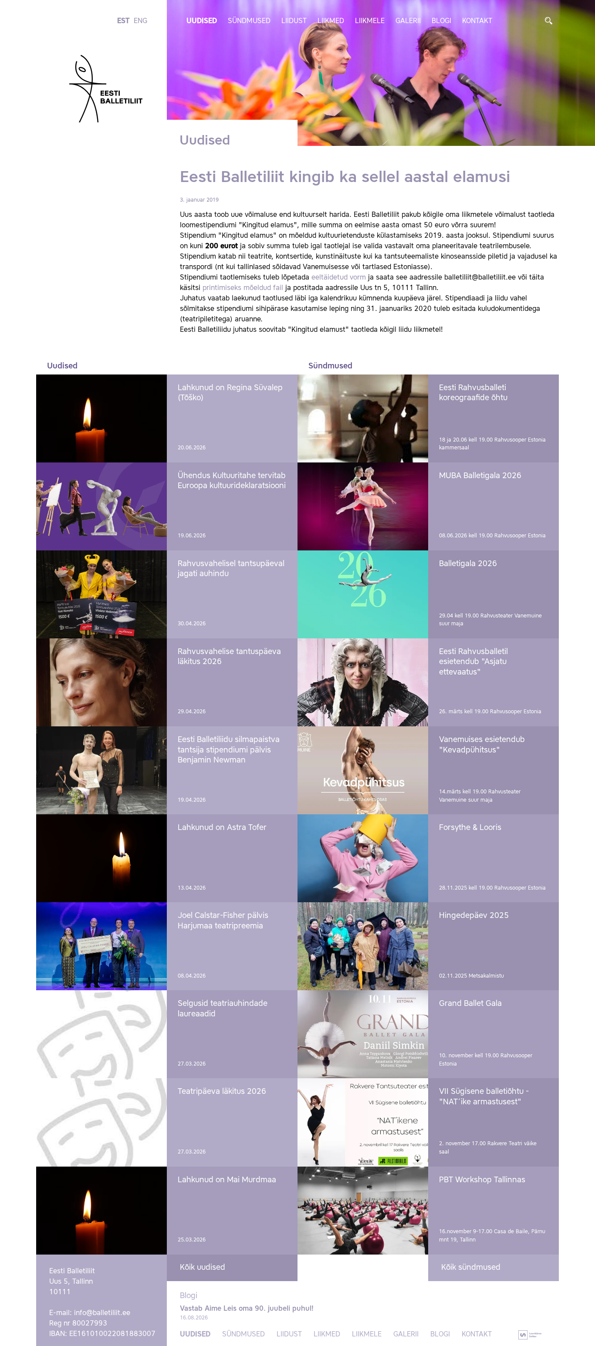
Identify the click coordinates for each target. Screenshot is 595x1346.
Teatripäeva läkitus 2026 (222, 1092)
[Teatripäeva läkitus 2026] (101, 1122)
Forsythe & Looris (470, 828)
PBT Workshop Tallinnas (482, 1180)
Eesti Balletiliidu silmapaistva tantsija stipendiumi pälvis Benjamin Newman (229, 750)
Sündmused (249, 21)
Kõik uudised (202, 1268)
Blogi (441, 21)
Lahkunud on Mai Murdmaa (227, 1180)
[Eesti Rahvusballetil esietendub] (363, 682)
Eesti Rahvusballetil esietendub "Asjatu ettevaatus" (473, 662)
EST (123, 21)
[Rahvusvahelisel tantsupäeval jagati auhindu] (101, 594)
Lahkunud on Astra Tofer (222, 828)
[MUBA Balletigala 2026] (363, 506)
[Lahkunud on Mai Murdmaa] (101, 1211)
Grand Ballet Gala (470, 1004)
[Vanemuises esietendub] (363, 770)
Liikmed (331, 21)
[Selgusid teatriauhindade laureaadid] (101, 1034)
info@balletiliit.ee (102, 1313)
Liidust (294, 21)
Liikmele (370, 21)
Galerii (408, 21)
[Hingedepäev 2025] (363, 946)
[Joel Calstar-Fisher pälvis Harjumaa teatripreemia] (101, 946)
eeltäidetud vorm (338, 277)
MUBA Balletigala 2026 (480, 476)
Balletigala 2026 (468, 564)
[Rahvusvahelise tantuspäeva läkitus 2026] (101, 682)
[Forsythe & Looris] (363, 858)
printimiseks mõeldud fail (243, 288)
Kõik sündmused (470, 1268)
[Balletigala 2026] (363, 594)
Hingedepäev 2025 (474, 916)
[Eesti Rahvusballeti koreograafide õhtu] (363, 418)
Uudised (201, 21)
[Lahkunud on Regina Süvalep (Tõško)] (101, 418)
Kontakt (477, 21)
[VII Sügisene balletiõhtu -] (363, 1122)
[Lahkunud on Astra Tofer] (101, 858)
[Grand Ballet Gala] (363, 1034)
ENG (140, 21)
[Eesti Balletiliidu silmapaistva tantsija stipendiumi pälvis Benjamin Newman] (101, 770)
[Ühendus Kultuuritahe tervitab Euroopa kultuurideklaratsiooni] (101, 506)
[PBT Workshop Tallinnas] (363, 1211)
